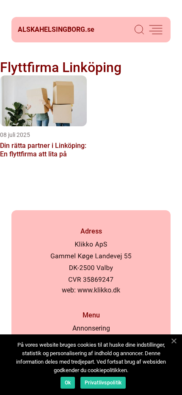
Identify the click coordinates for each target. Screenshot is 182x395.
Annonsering (91, 328)
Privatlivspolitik (103, 383)
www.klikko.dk (98, 290)
